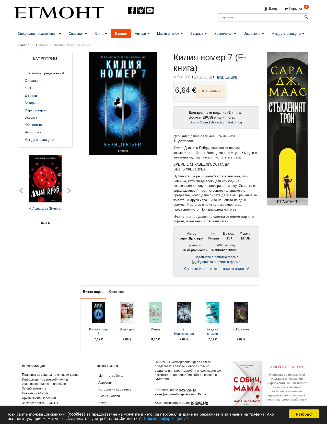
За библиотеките (34, 388)
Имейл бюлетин (110, 396)
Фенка (155, 329)
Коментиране (227, 76)
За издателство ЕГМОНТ (40, 403)
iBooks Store (198, 122)
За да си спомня (212, 331)
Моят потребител (111, 375)
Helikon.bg (234, 122)
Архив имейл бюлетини (39, 398)
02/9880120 (199, 402)
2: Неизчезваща (184, 331)
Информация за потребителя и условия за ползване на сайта (45, 381)
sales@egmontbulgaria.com (175, 394)
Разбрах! (304, 413)
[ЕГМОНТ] (59, 11)
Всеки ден (127, 329)
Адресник (105, 382)
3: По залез (241, 329)
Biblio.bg (217, 122)
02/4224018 (187, 390)
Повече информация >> (166, 418)
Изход (102, 403)
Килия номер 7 (98, 331)
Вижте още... (93, 292)
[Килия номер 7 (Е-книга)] (123, 103)
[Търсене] (306, 17)
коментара (203, 76)
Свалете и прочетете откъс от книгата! (216, 269)
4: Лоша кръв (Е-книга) (45, 208)
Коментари (117, 292)
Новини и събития (35, 393)
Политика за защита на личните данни (50, 374)
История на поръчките (114, 389)
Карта (202, 394)
